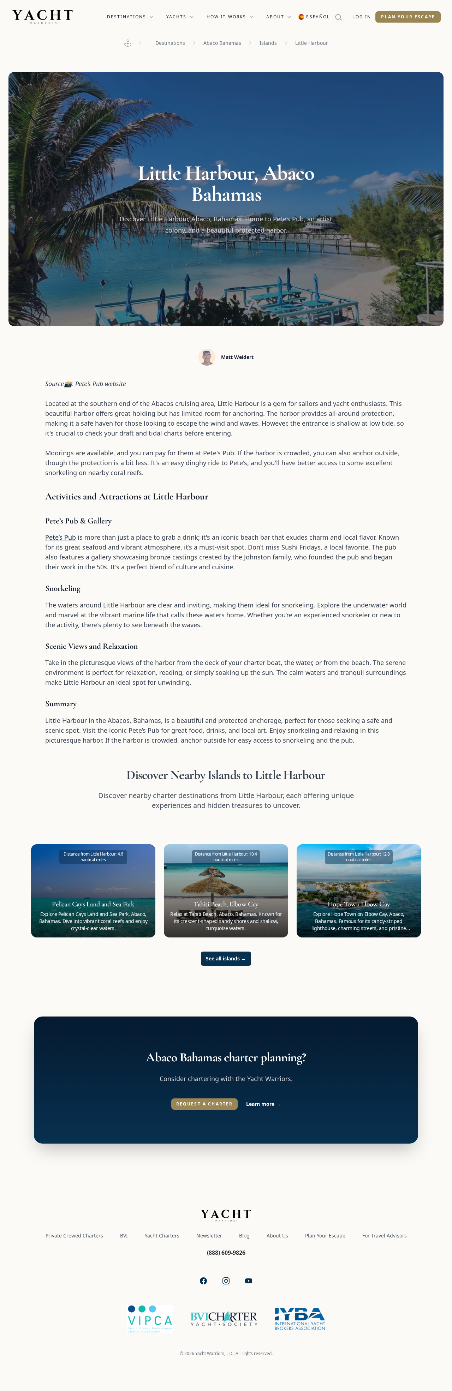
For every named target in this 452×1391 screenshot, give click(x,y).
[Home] (127, 43)
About (275, 17)
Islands (268, 43)
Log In (361, 17)
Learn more (263, 1104)
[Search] (341, 17)
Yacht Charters (162, 1235)
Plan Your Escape (408, 17)
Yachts (176, 17)
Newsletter (209, 1235)
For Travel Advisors (384, 1235)
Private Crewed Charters (74, 1235)
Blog (244, 1235)
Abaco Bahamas (222, 43)
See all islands (226, 958)
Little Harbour (311, 43)
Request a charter (204, 1104)
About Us (277, 1235)
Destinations (127, 17)
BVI (124, 1235)
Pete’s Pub (60, 537)
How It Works (226, 17)
